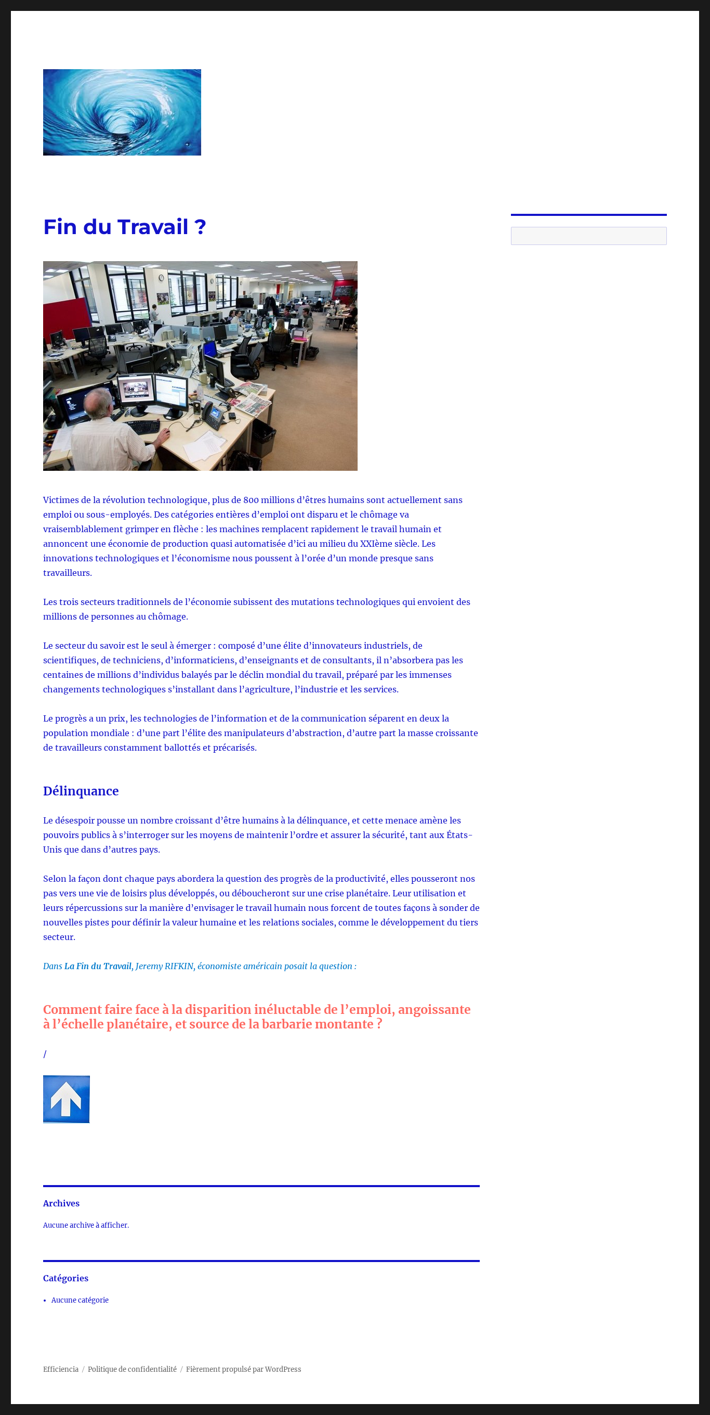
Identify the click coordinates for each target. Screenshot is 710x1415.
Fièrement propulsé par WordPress (243, 1369)
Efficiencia (60, 1369)
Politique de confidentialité (132, 1369)
